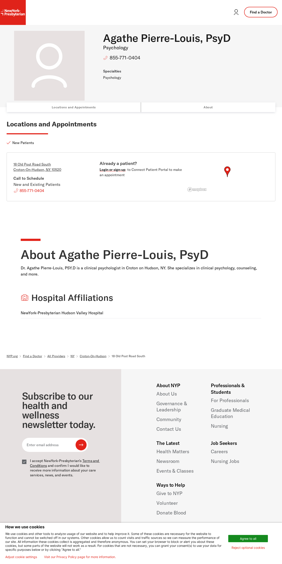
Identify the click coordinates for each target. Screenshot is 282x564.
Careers (219, 451)
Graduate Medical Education (230, 413)
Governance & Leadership (171, 406)
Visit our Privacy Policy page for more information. (80, 557)
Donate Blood (171, 513)
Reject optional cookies (248, 547)
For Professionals (230, 400)
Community (168, 419)
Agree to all (248, 538)
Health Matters (172, 451)
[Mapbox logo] (197, 189)
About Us (166, 394)
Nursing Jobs (225, 461)
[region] (227, 177)
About (208, 107)
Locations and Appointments (74, 107)
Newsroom (167, 461)
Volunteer (167, 503)
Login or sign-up (113, 169)
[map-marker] (227, 171)
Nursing (219, 426)
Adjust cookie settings (21, 557)
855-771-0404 (125, 58)
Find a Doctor (261, 12)
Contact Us (168, 429)
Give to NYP (169, 493)
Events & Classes (174, 471)
